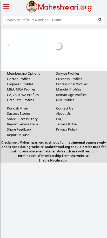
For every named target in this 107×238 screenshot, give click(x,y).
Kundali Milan (17, 108)
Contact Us (64, 108)
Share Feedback (19, 129)
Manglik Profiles (68, 89)
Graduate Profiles (20, 100)
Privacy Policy (66, 129)
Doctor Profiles (18, 78)
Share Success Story (22, 119)
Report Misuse (18, 134)
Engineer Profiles (20, 84)
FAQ (59, 119)
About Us (63, 113)
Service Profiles (67, 73)
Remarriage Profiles (71, 94)
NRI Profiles (65, 100)
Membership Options (23, 73)
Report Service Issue (22, 124)
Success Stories (18, 113)
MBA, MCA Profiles (21, 89)
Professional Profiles (72, 84)
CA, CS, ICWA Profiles (23, 94)
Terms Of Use (66, 124)
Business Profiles (69, 78)
